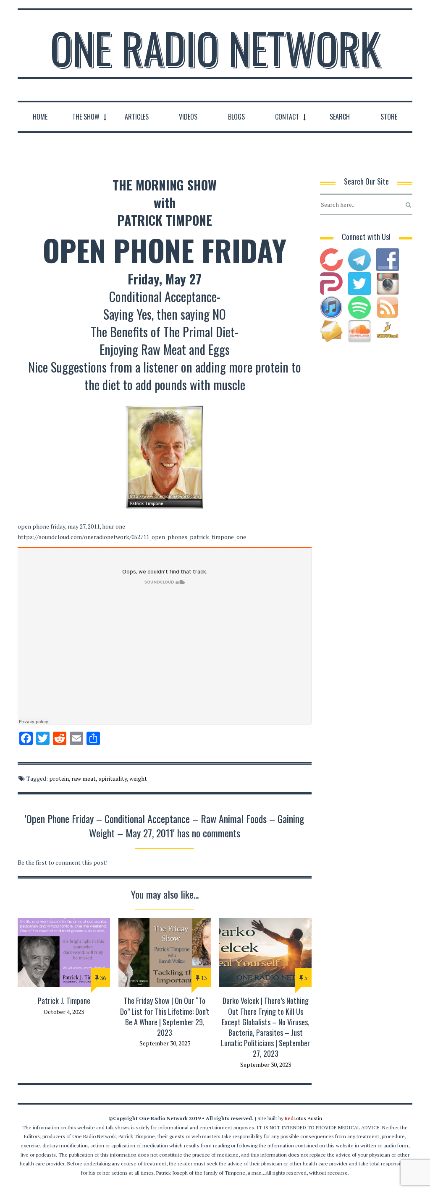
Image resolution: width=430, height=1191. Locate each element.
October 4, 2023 (64, 1012)
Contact (287, 117)
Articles (137, 117)
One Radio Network (215, 48)
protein (59, 778)
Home (40, 117)
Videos (188, 117)
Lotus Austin (303, 1118)
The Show (86, 117)
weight (138, 778)
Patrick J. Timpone (64, 1000)
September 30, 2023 (164, 1043)
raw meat (83, 778)
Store (388, 117)
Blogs (236, 117)
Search (340, 117)
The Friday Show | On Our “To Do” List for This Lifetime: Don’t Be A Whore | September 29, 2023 (165, 1016)
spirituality (112, 778)
